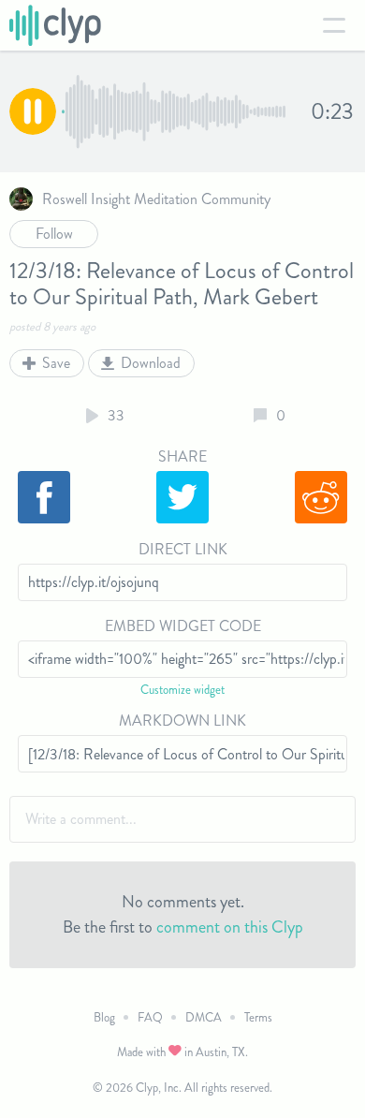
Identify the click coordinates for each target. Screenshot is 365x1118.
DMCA (203, 1017)
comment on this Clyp (229, 927)
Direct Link (183, 549)
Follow (54, 233)
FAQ (150, 1017)
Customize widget (182, 690)
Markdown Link (182, 720)
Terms (258, 1017)
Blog (104, 1017)
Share (182, 456)
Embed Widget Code (183, 626)
